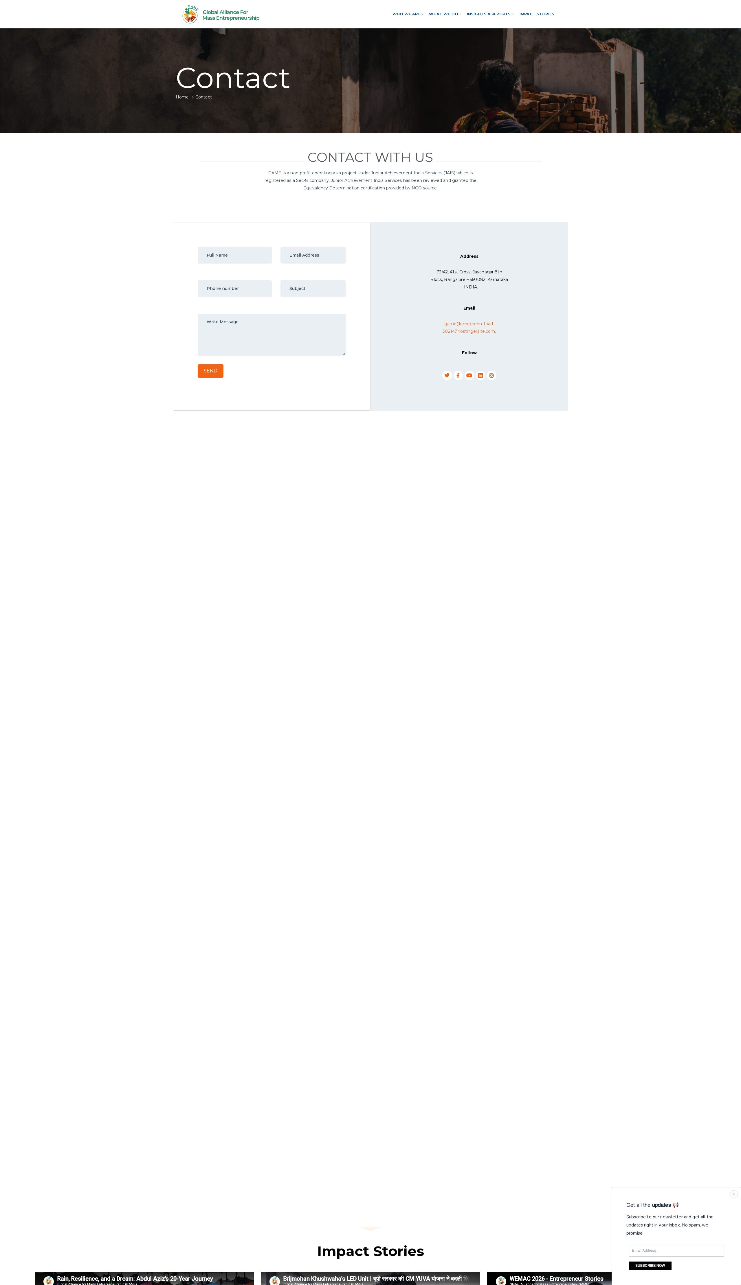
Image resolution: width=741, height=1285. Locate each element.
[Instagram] (491, 375)
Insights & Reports (489, 14)
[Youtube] (469, 375)
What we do (443, 14)
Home (182, 97)
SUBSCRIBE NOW (650, 1266)
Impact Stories (537, 14)
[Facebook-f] (458, 375)
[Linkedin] (480, 375)
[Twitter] (447, 375)
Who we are (406, 14)
